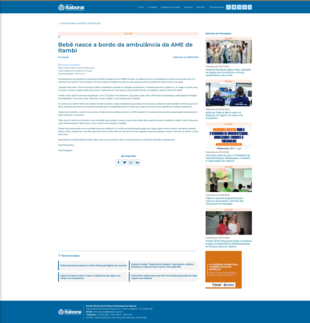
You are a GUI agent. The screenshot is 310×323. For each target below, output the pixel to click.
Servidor (201, 7)
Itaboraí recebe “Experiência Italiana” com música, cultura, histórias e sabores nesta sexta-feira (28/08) (162, 265)
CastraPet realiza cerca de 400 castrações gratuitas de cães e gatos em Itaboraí (164, 277)
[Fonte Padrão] (244, 7)
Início (141, 7)
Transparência (216, 7)
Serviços (188, 7)
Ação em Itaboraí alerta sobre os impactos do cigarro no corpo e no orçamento (90, 277)
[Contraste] (234, 7)
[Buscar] (228, 7)
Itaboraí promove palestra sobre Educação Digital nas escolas (93, 265)
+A (239, 7)
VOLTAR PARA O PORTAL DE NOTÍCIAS (81, 23)
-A (250, 7)
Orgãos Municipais (170, 7)
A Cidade (152, 7)
